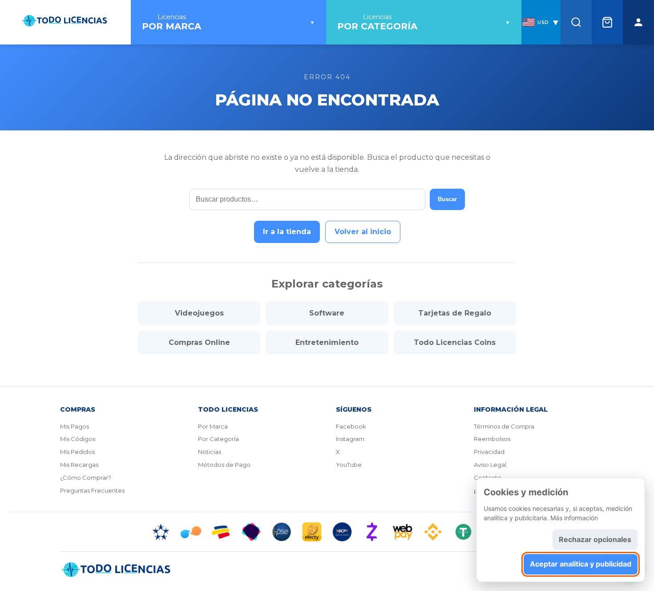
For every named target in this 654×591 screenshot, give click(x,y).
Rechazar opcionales (595, 539)
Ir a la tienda (287, 231)
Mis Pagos (74, 426)
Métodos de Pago (224, 464)
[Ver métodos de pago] (327, 531)
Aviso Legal (490, 464)
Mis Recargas (79, 464)
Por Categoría (218, 438)
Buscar (447, 199)
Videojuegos (199, 313)
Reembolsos (492, 438)
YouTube (349, 464)
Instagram (350, 438)
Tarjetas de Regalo (454, 313)
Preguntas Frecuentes (92, 490)
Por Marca (213, 426)
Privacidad (489, 451)
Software (326, 313)
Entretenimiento (327, 342)
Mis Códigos (77, 438)
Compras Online (199, 342)
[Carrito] (607, 22)
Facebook (351, 426)
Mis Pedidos (77, 451)
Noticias (209, 451)
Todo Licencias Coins (455, 342)
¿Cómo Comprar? (85, 477)
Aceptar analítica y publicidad (580, 563)
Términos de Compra (504, 426)
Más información (574, 518)
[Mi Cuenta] (638, 22)
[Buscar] (576, 22)
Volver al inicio (363, 231)
